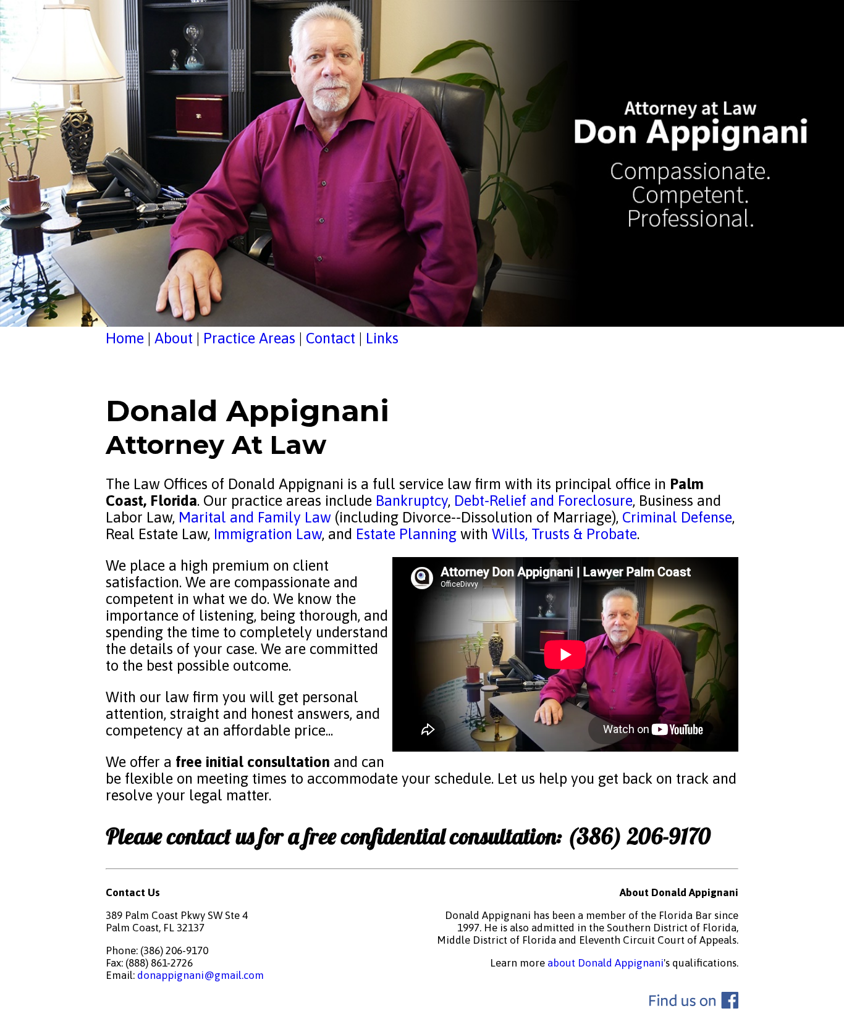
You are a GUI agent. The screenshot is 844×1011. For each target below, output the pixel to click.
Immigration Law (268, 534)
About (173, 338)
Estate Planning (406, 534)
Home (125, 338)
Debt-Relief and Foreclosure (541, 500)
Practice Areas (249, 338)
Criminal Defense (675, 517)
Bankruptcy (412, 500)
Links (382, 338)
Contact (330, 338)
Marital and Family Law (255, 517)
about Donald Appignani (605, 963)
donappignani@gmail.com (200, 975)
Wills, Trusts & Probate (564, 534)
